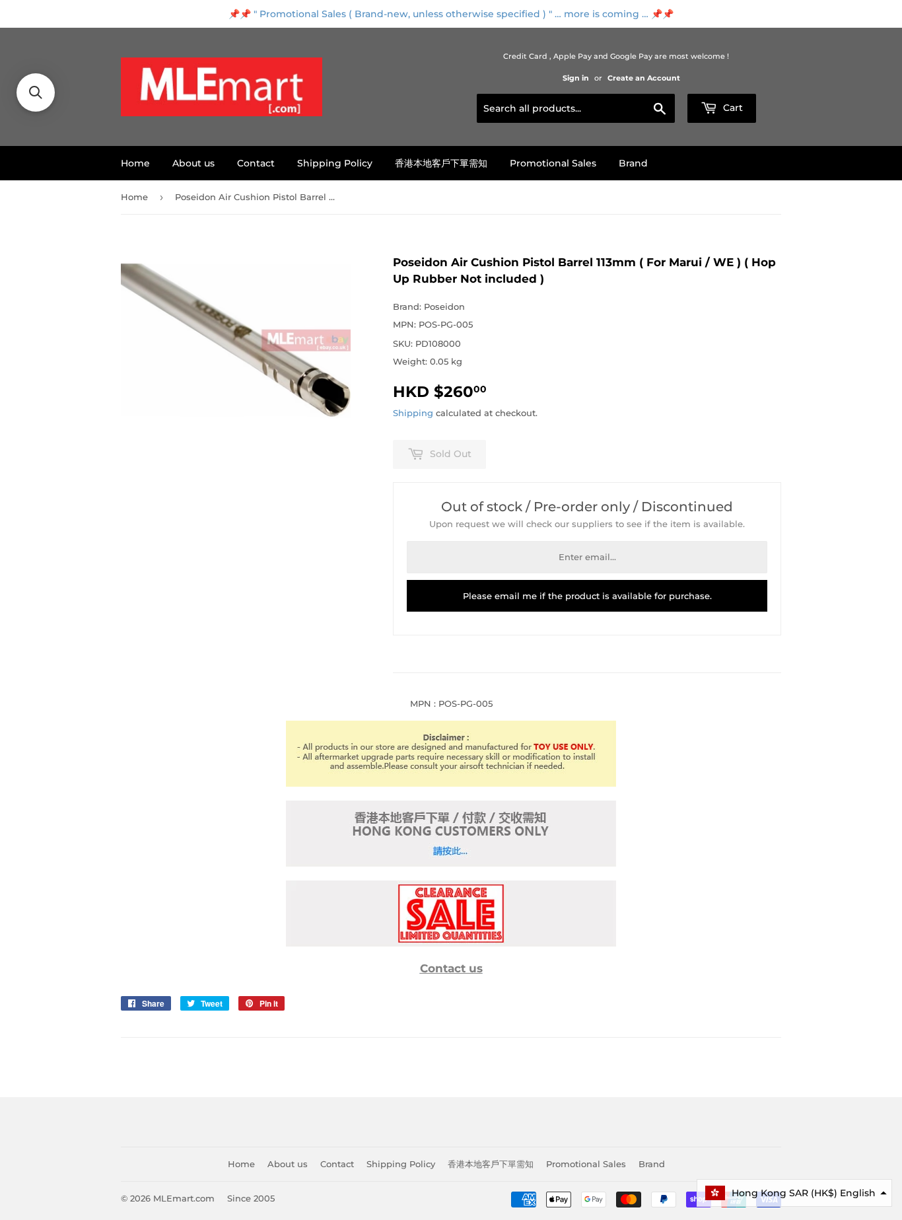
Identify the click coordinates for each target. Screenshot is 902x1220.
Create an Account (643, 78)
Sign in (576, 78)
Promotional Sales (553, 163)
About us (193, 163)
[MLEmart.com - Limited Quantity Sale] (451, 943)
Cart (731, 108)
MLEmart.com (184, 1198)
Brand (633, 163)
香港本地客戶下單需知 (441, 163)
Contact (256, 163)
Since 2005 (251, 1198)
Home (135, 163)
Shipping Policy (334, 163)
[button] (794, 1193)
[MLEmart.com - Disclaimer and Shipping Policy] (451, 783)
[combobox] (576, 108)
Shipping (413, 413)
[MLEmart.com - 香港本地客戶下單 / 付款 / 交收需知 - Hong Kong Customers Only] (451, 863)
